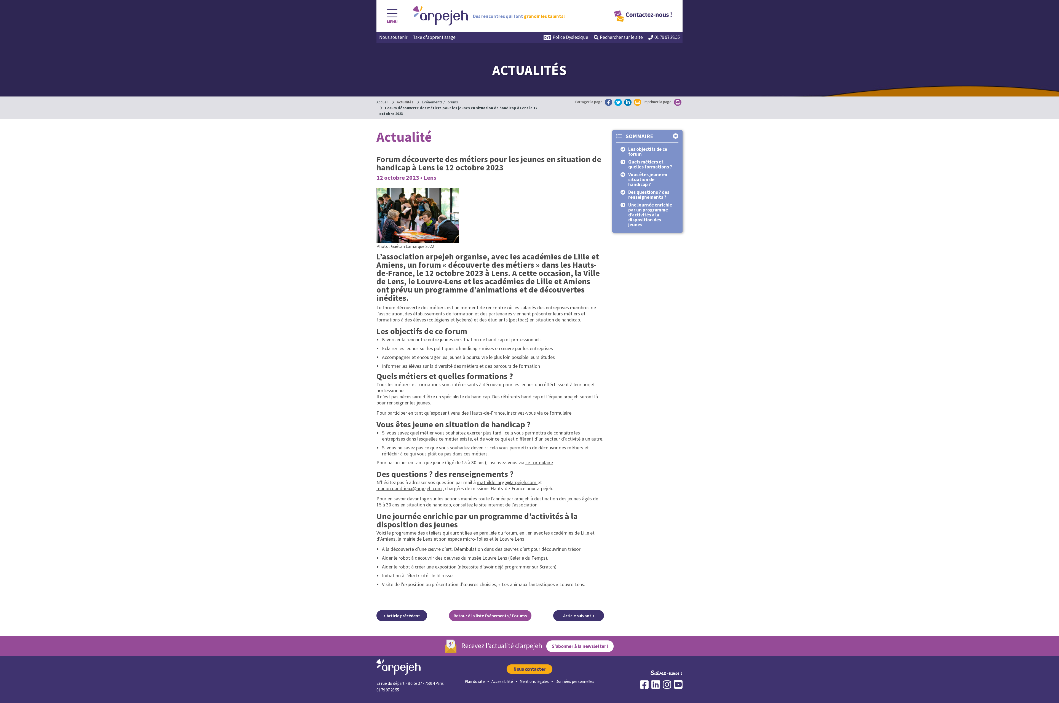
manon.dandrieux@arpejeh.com (409, 488)
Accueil (382, 102)
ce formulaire (557, 413)
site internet (491, 504)
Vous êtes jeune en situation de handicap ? (647, 179)
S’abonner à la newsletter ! (580, 646)
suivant (577, 615)
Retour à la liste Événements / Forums (490, 615)
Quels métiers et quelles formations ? (650, 164)
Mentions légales (534, 681)
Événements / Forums (440, 102)
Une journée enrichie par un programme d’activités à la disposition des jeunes (650, 214)
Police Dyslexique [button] (570, 37)
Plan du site (475, 681)
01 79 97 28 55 (667, 37)
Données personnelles (574, 681)
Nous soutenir (393, 37)
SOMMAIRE (639, 136)
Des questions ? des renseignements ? (648, 195)
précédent (403, 615)
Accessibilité (502, 681)
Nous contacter (529, 669)
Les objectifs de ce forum (647, 152)
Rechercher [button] (621, 37)
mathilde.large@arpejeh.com (507, 482)
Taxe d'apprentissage (434, 37)
